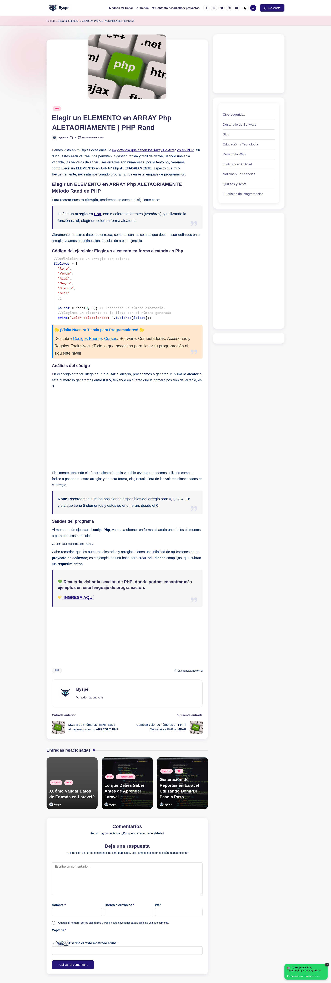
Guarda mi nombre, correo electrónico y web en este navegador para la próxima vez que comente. (113, 922)
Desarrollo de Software (240, 124)
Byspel (83, 689)
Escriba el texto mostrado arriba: (93, 943)
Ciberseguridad (234, 114)
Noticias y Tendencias (239, 174)
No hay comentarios (93, 137)
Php (97, 214)
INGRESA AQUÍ (78, 597)
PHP (57, 108)
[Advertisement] (127, 429)
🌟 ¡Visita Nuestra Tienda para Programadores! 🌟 (99, 330)
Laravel (56, 782)
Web (158, 905)
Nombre (59, 905)
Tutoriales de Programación (243, 194)
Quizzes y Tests (234, 184)
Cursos (110, 338)
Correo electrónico (119, 905)
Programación (125, 777)
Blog (226, 134)
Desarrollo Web (234, 154)
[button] (272, 8)
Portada (51, 20)
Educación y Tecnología (240, 144)
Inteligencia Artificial (237, 164)
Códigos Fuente (87, 338)
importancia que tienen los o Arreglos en (153, 150)
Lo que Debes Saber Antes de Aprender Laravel (124, 791)
